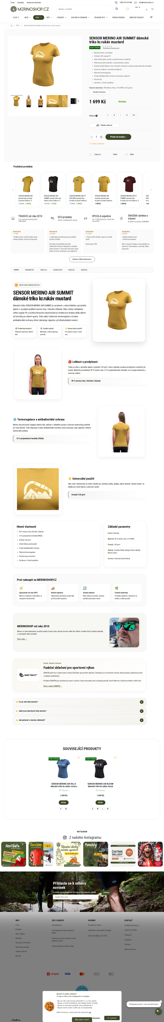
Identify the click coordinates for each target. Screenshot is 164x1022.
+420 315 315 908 (131, 930)
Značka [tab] (84, 270)
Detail (63, 803)
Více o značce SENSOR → (52, 686)
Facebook (128, 935)
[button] (13, 190)
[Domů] (12, 25)
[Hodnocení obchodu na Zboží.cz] (16, 1020)
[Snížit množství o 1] (91, 137)
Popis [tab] (16, 270)
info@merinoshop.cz (132, 925)
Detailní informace (99, 92)
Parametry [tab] (29, 270)
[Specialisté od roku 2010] (32, 593)
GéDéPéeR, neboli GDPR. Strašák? (99, 930)
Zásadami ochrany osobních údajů (86, 902)
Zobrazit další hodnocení (81, 259)
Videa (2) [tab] (43, 270)
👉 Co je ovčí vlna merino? (79, 702)
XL (66, 809)
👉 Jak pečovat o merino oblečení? (79, 720)
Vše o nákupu (20, 934)
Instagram (128, 940)
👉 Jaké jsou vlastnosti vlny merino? (79, 711)
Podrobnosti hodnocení (111, 48)
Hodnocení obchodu (34, 3)
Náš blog (18, 938)
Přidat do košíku (117, 137)
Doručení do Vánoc (94, 925)
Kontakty (21, 3)
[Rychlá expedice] (64, 593)
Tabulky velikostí (21, 951)
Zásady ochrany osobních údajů (63, 946)
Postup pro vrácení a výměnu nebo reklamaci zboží (64, 939)
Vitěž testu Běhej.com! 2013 (97, 936)
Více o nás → (22, 639)
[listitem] (27, 190)
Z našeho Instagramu (85, 837)
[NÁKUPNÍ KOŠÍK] (152, 9)
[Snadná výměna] (95, 593)
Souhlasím (113, 1018)
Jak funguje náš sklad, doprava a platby (63, 931)
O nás (13, 3)
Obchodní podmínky (22, 947)
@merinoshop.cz (130, 949)
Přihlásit (106, 892)
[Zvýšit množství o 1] (101, 137)
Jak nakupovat (57, 925)
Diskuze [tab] (71, 270)
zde (89, 1012)
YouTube (127, 944)
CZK (136, 7)
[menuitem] (16, 17)
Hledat (118, 9)
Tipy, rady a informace (23, 943)
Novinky (18, 956)
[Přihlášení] (146, 10)
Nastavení (96, 1018)
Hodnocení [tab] (57, 270)
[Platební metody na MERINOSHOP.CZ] (53, 974)
